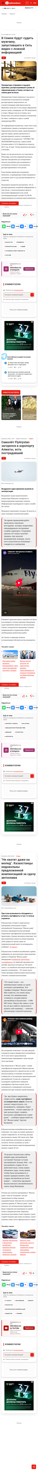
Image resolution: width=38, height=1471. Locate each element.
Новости (12, 14)
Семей (23, 246)
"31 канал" (13, 947)
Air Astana (25, 723)
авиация (8, 732)
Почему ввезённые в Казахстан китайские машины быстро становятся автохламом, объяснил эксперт (10, 1247)
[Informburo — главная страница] (13, 3)
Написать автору (31, 58)
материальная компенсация (15, 1309)
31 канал (8, 1300)
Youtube (8, 255)
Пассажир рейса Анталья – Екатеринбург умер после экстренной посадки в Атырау (10, 665)
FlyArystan (19, 732)
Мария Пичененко (21, 438)
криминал (20, 242)
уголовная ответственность (15, 251)
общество (8, 1313)
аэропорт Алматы (11, 723)
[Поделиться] (34, 1467)
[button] (31, 8)
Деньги (30, 1300)
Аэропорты (9, 736)
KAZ (35, 3)
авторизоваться (18, 290)
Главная (4, 14)
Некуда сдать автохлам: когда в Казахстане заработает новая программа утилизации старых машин (28, 1247)
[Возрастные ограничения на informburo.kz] (27, 3)
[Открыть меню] (3, 3)
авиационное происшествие (15, 728)
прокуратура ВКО (11, 246)
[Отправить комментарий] (32, 295)
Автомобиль (20, 1300)
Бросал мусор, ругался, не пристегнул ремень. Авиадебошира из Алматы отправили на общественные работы (27, 669)
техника (19, 1313)
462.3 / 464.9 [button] (9, 8)
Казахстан (9, 242)
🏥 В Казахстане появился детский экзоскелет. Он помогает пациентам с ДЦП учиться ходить (20, 374)
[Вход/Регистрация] (31, 3)
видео (31, 438)
